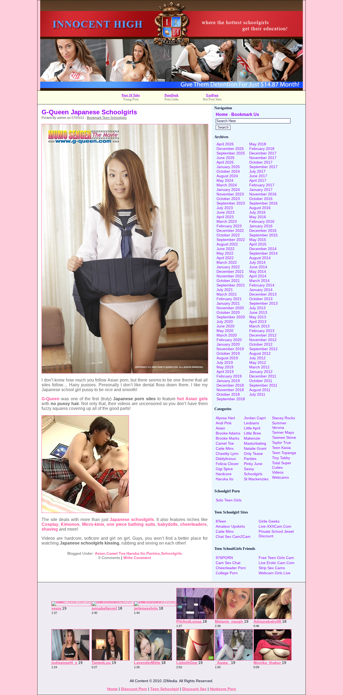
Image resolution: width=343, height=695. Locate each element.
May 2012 (257, 362)
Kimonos (70, 524)
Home (222, 114)
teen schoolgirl (164, 689)
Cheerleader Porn (231, 568)
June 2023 (225, 212)
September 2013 (263, 303)
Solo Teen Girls (228, 500)
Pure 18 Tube (131, 95)
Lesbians (251, 423)
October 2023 (228, 199)
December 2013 (263, 294)
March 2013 (259, 326)
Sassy (249, 469)
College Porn (227, 573)
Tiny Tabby (281, 458)
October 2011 (260, 381)
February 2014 (261, 285)
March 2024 (227, 185)
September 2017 (263, 167)
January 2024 (228, 189)
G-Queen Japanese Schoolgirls (89, 112)
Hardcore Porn (223, 689)
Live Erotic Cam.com (276, 563)
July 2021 (225, 290)
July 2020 (225, 321)
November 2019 (230, 349)
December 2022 (230, 230)
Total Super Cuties (281, 465)
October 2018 (228, 394)
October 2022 (228, 235)
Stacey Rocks (283, 418)
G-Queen (50, 398)
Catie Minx (225, 448)
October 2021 (228, 280)
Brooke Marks (227, 438)
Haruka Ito (135, 553)
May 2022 (225, 253)
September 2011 (263, 385)
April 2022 (225, 258)
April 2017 (257, 180)
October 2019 (228, 353)
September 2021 (231, 285)
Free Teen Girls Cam (276, 558)
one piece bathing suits (131, 524)
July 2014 (257, 262)
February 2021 (229, 299)
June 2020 (225, 326)
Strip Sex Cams (272, 568)
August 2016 (260, 208)
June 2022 (225, 249)
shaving (50, 529)
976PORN (224, 558)
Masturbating (255, 443)
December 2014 (263, 249)
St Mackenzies (256, 479)
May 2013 (257, 317)
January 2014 (261, 290)
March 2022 (227, 262)
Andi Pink (224, 423)
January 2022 (228, 267)
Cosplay (50, 524)
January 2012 (261, 371)
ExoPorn (212, 95)
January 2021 (228, 303)
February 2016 (261, 221)
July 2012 (257, 358)
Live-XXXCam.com (275, 526)
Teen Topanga (284, 453)
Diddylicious (226, 458)
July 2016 (257, 212)
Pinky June (253, 464)
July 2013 (257, 308)
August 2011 (259, 390)
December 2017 (263, 153)
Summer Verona (279, 425)
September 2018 (231, 399)
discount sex (194, 689)
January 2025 (228, 167)
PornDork (171, 95)
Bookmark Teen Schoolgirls (107, 118)
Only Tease (253, 453)
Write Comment (137, 558)
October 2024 (228, 171)
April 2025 (225, 162)
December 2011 (262, 376)
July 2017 (257, 171)
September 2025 (231, 153)
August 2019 (227, 358)
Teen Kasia (281, 447)
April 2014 (257, 276)
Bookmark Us (245, 114)
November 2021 (230, 276)
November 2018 (230, 390)
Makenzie (252, 438)
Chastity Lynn (227, 453)
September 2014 (263, 253)
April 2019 (225, 371)
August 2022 (227, 244)
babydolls (168, 524)
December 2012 (263, 335)
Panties (153, 553)
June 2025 (225, 158)
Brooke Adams (228, 433)
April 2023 (225, 217)
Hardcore (224, 474)
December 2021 (230, 271)
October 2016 (261, 199)
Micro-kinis (93, 524)
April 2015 (257, 244)
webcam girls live (274, 573)
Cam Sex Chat (228, 563)
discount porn (134, 689)
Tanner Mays (283, 432)
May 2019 (225, 367)
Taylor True (281, 442)
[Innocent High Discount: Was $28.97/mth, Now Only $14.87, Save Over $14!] (171, 89)
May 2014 (257, 271)
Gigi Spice (224, 469)
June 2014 (258, 267)
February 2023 (229, 226)
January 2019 (228, 381)
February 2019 (229, 376)
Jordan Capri (255, 418)
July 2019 (225, 362)
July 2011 (257, 394)
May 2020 (225, 330)
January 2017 (261, 189)
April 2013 (257, 321)
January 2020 (228, 344)
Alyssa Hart (225, 418)
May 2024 (225, 180)
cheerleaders (193, 524)
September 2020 (231, 317)
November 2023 (230, 194)
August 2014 (260, 258)
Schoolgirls (171, 553)
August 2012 (260, 353)
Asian (100, 553)
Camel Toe (115, 553)
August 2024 (227, 176)
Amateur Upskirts (230, 526)
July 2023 (225, 208)
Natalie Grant (255, 448)
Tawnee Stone (284, 437)
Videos (278, 472)
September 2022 (231, 239)
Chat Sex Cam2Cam (233, 536)
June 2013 (258, 312)
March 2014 (259, 280)
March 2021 (227, 294)
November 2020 (230, 308)
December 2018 (230, 385)
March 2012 (259, 367)
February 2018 (261, 148)
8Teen (221, 521)
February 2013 (261, 330)
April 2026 (225, 144)
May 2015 (257, 239)
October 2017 (261, 162)
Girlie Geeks (269, 521)
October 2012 (261, 344)
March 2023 (227, 221)
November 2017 (263, 158)
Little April (252, 428)
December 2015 (263, 230)
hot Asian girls (192, 398)
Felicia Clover (227, 464)
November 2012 (263, 340)
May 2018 (257, 144)
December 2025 (230, 148)
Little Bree (252, 433)
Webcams (280, 477)
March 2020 (227, 335)
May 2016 (257, 217)
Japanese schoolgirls (132, 519)
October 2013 (261, 299)
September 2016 (263, 203)
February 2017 (261, 185)
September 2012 (263, 349)
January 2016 (261, 226)
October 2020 (228, 312)
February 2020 (229, 340)
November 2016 (263, 194)
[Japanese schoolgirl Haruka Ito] (125, 372)
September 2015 (263, 235)
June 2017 (258, 176)
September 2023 (231, 203)
